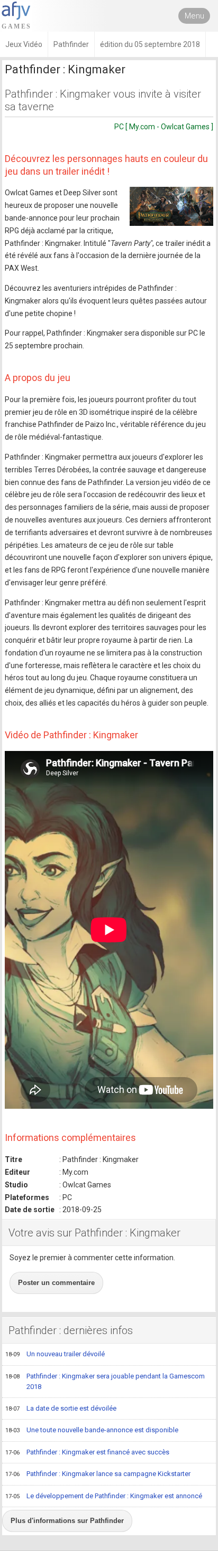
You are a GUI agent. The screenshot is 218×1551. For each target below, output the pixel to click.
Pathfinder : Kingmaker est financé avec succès (87, 1452)
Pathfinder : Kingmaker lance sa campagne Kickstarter (97, 1474)
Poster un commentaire (56, 1283)
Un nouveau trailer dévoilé (55, 1354)
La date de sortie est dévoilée (60, 1408)
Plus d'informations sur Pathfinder (67, 1521)
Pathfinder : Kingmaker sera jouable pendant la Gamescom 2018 (105, 1381)
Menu (194, 16)
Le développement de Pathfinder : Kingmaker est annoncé (103, 1496)
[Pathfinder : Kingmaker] (171, 206)
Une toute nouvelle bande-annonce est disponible (91, 1430)
